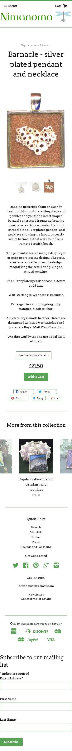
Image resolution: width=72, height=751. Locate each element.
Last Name (8, 719)
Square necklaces (36, 45)
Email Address (11, 678)
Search (36, 527)
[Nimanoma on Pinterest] (36, 566)
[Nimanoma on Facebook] (26, 566)
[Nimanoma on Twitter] (15, 566)
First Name (8, 699)
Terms (36, 542)
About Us (36, 532)
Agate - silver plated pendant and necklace (36, 484)
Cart (58, 6)
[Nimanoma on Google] (46, 566)
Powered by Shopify (49, 623)
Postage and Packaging (36, 546)
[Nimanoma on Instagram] (56, 566)
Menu (12, 6)
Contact (36, 537)
